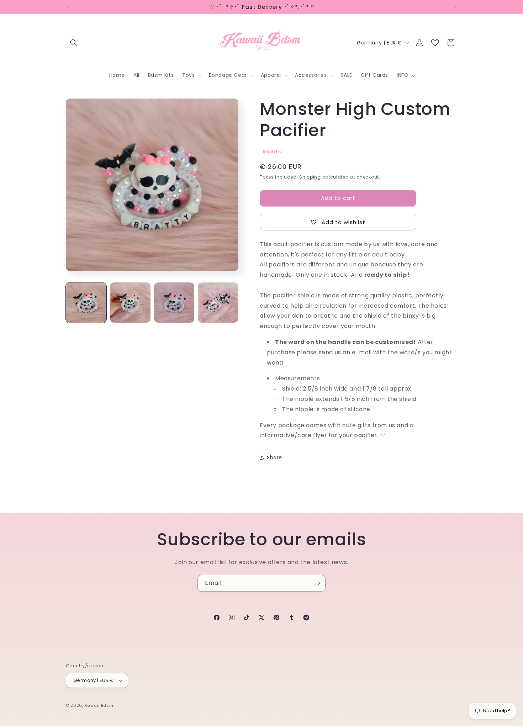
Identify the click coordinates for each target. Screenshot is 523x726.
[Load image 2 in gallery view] (130, 302)
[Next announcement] (455, 7)
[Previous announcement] (68, 7)
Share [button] (274, 457)
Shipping (310, 177)
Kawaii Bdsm (99, 705)
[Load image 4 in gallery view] (218, 302)
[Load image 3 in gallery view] (174, 302)
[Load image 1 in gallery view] (86, 302)
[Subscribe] (317, 583)
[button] (73, 43)
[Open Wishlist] (435, 43)
